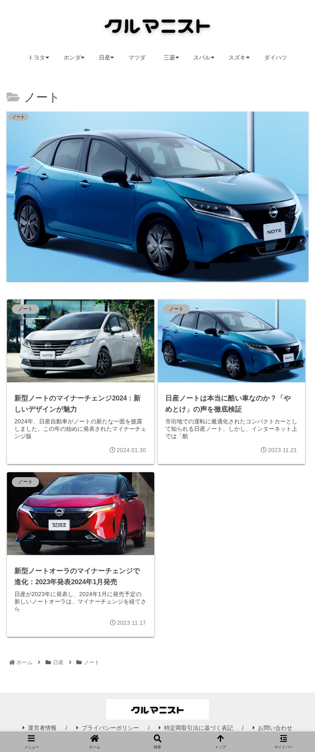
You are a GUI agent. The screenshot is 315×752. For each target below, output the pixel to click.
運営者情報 (42, 728)
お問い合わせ (275, 728)
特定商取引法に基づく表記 (198, 728)
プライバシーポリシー (110, 728)
